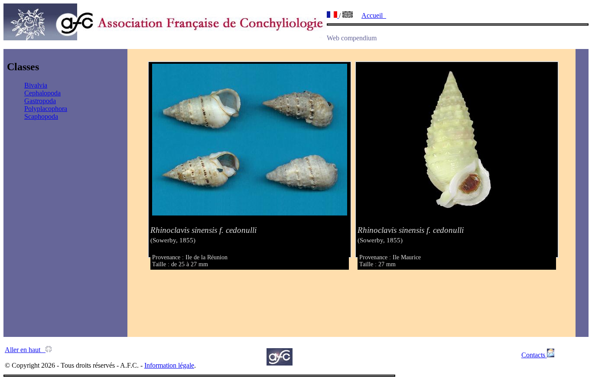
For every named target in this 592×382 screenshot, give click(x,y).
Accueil (373, 15)
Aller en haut (25, 349)
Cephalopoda (42, 93)
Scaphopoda (41, 116)
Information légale (169, 365)
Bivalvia (35, 85)
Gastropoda (40, 100)
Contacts (534, 355)
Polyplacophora (45, 108)
